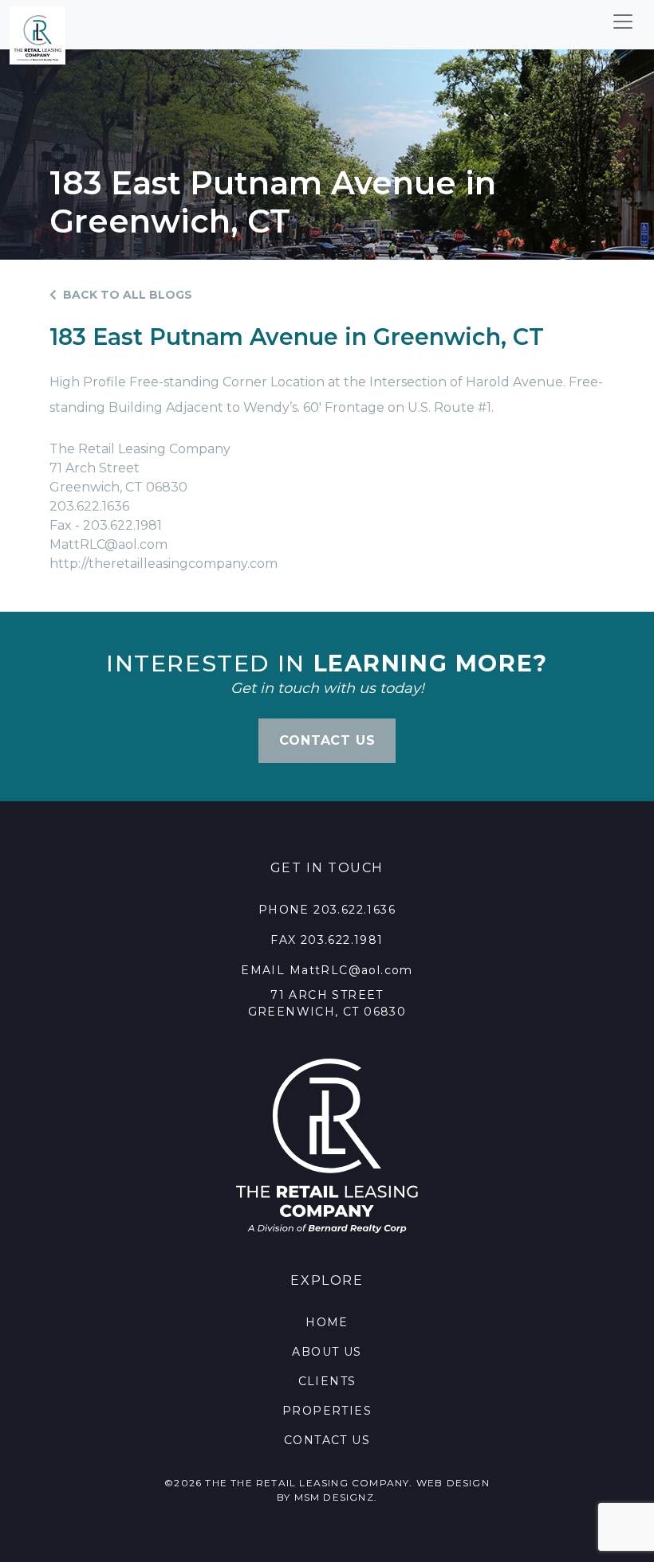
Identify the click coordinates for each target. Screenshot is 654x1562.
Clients (327, 1381)
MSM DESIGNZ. (335, 1497)
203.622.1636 (89, 506)
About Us (326, 1352)
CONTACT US (327, 740)
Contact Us (327, 1440)
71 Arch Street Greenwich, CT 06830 (327, 1003)
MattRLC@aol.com (108, 544)
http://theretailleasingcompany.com (163, 563)
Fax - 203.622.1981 (105, 525)
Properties (327, 1410)
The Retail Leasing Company (319, 1483)
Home (327, 1322)
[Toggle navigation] (622, 21)
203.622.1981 (342, 940)
